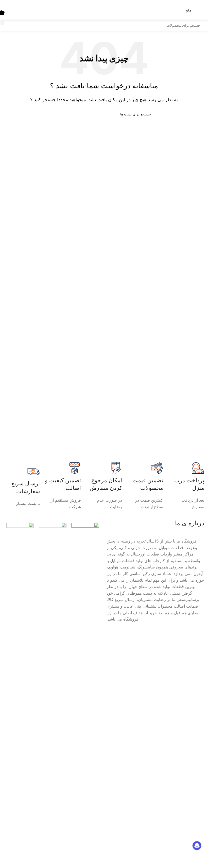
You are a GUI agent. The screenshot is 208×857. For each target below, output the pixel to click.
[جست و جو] (2, 22)
